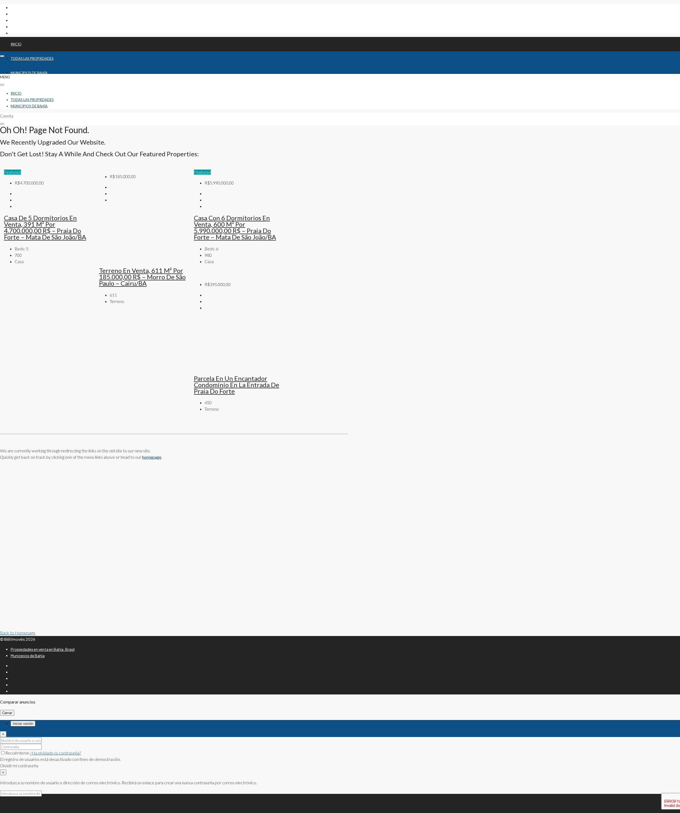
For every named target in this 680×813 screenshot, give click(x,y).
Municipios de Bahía (29, 106)
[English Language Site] (340, 801)
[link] (142, 258)
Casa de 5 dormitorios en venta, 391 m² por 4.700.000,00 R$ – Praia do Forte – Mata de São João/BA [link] (45, 227)
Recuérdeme (17, 752)
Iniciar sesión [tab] (23, 724)
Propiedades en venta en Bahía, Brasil (43, 649)
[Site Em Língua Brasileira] (320, 801)
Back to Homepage (17, 632)
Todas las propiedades (32, 58)
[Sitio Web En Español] (360, 801)
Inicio (16, 44)
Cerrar (7, 713)
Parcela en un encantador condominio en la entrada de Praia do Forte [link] (236, 384)
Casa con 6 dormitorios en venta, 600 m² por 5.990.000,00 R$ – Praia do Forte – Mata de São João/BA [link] (235, 227)
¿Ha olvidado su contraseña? (55, 752)
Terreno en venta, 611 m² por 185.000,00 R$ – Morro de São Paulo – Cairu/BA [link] (142, 277)
